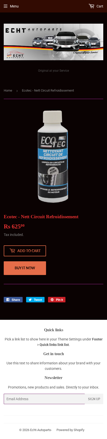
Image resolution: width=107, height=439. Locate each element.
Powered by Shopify (70, 430)
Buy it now (25, 268)
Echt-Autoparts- (41, 430)
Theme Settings (70, 339)
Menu (14, 6)
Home (8, 90)
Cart (99, 6)
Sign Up (94, 399)
